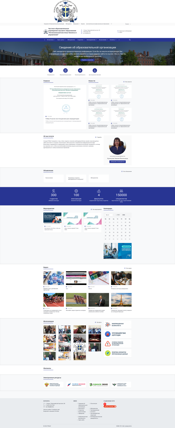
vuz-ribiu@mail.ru (87, 33)
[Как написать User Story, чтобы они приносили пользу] (52, 219)
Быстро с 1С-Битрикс (109, 406)
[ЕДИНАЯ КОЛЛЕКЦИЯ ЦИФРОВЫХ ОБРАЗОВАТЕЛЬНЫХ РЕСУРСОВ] (121, 385)
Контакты (92, 411)
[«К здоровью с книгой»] (49, 329)
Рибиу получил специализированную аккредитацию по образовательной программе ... (98, 104)
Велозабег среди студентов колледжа (76, 310)
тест (67, 288)
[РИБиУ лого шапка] (79, 347)
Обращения (81, 413)
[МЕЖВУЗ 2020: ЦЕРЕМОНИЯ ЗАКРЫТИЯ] (53, 278)
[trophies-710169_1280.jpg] (49, 338)
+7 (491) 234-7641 (50, 405)
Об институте (48, 136)
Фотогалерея (48, 321)
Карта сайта (81, 420)
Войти (120, 32)
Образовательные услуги (65, 74)
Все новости (128, 81)
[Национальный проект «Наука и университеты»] (118, 251)
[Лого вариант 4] (87, 11)
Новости (92, 81)
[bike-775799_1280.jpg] (95, 329)
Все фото (99, 322)
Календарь (108, 208)
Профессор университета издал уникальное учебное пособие (97, 311)
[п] (79, 329)
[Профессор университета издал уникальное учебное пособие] (99, 300)
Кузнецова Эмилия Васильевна (117, 158)
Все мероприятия (97, 209)
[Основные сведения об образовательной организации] (118, 343)
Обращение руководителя (117, 161)
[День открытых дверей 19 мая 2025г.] (72, 219)
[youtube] (105, 404)
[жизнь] (95, 338)
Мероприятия (48, 208)
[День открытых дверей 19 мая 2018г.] (93, 219)
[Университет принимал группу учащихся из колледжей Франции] (121, 300)
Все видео (129, 268)
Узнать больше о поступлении (87, 55)
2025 (118, 214)
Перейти (99, 137)
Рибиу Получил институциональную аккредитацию (62, 119)
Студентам (81, 410)
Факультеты (81, 408)
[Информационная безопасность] (118, 324)
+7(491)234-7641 (87, 31)
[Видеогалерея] (99, 278)
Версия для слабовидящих (125, 30)
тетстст (90, 288)
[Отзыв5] (79, 356)
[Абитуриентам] (99, 178)
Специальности (50, 74)
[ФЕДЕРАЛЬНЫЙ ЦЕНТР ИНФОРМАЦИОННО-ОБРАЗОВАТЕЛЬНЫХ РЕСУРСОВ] (76, 385)
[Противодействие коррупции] (118, 334)
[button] (172, 53)
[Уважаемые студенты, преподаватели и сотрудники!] (76, 178)
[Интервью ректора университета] (121, 278)
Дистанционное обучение (95, 74)
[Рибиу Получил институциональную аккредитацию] (64, 99)
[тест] (76, 278)
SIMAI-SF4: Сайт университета (124, 426)
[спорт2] (64, 338)
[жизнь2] (64, 329)
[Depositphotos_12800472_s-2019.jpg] (95, 347)
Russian (127, 24)
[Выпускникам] (53, 178)
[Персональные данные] (118, 353)
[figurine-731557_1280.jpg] (64, 356)
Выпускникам (82, 411)
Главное (46, 81)
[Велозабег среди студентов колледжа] (76, 300)
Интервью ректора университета (119, 288)
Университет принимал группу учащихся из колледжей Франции (121, 311)
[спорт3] (79, 338)
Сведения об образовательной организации (82, 405)
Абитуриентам (94, 408)
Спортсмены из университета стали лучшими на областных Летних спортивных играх (52, 312)
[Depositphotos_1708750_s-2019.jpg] (49, 356)
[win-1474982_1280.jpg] (49, 347)
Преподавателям (94, 410)
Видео (45, 267)
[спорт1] (64, 347)
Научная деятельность (80, 74)
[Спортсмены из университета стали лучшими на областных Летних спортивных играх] (53, 300)
